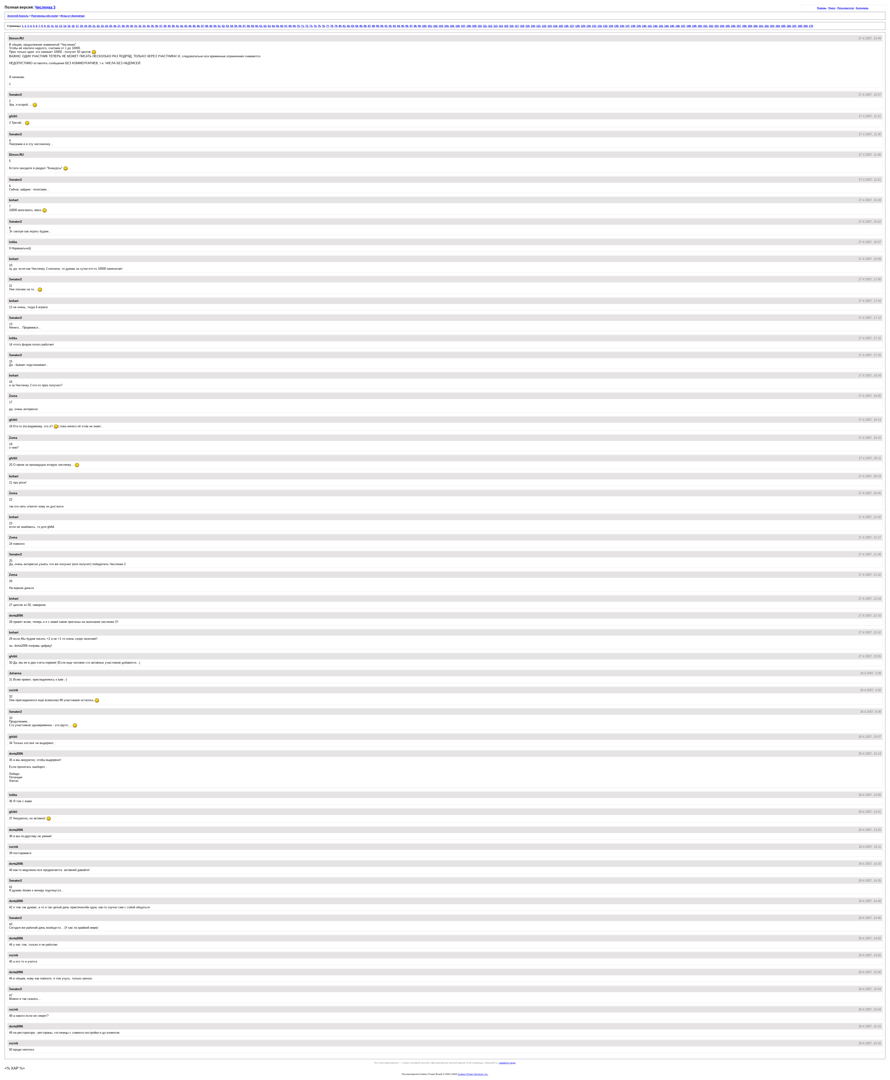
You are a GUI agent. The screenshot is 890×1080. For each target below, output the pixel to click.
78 (331, 26)
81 (344, 26)
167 (794, 26)
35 (152, 26)
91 (386, 26)
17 (77, 26)
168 (800, 26)
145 (672, 26)
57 (244, 26)
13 (60, 26)
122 (544, 26)
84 (356, 26)
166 (789, 26)
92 (390, 26)
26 (114, 26)
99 (419, 26)
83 (352, 26)
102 (435, 26)
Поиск (831, 8)
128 (577, 26)
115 (506, 26)
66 (281, 26)
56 (239, 26)
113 (495, 26)
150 (700, 26)
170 (811, 26)
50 (214, 26)
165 (783, 26)
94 (398, 26)
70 (298, 26)
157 (739, 26)
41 (177, 26)
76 (323, 26)
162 (766, 26)
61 (260, 26)
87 (369, 26)
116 (511, 26)
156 (733, 26)
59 (252, 26)
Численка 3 (45, 7)
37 (160, 26)
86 (365, 26)
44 (189, 26)
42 (181, 26)
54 (231, 26)
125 (561, 26)
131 (594, 26)
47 (202, 26)
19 (85, 26)
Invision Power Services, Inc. (473, 1074)
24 (106, 26)
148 (689, 26)
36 (156, 26)
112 (490, 26)
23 (102, 26)
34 (148, 26)
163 (772, 26)
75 (319, 26)
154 (722, 26)
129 (583, 26)
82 (348, 26)
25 (110, 26)
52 (223, 26)
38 (164, 26)
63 (269, 26)
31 (135, 26)
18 (81, 26)
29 (127, 26)
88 (373, 26)
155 (727, 26)
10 (48, 26)
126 (566, 26)
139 (638, 26)
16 (73, 26)
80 (340, 26)
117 (517, 26)
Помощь (821, 8)
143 (661, 26)
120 (533, 26)
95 (402, 26)
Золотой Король (18, 15)
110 (480, 26)
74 (315, 26)
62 (265, 26)
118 (522, 26)
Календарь (862, 8)
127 (572, 26)
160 (755, 26)
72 (306, 26)
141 (650, 26)
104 (446, 26)
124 (555, 26)
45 (194, 26)
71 (302, 26)
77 (327, 26)
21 (93, 26)
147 (683, 26)
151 (705, 26)
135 (616, 26)
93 (394, 26)
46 (198, 26)
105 (452, 26)
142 (655, 26)
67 (285, 26)
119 (527, 26)
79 (335, 26)
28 (123, 26)
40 (173, 26)
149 (694, 26)
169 (805, 26)
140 (644, 26)
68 (290, 26)
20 (89, 26)
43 (185, 26)
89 (377, 26)
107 (463, 26)
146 (677, 26)
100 (424, 26)
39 (169, 26)
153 (716, 26)
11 (52, 26)
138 (633, 26)
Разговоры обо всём (44, 15)
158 (744, 26)
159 (750, 26)
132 (600, 26)
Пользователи (845, 8)
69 (294, 26)
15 (68, 26)
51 (219, 26)
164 (778, 26)
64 (273, 26)
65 (277, 26)
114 (501, 26)
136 (622, 26)
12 (56, 26)
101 (430, 26)
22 (98, 26)
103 (441, 26)
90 (381, 26)
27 (119, 26)
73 (310, 26)
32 (139, 26)
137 (627, 26)
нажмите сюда (507, 1062)
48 (206, 26)
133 (605, 26)
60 (256, 26)
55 (235, 26)
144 (666, 26)
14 (64, 26)
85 (360, 26)
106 (457, 26)
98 (415, 26)
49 (210, 26)
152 (711, 26)
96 (406, 26)
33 (144, 26)
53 (227, 26)
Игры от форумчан (72, 15)
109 (474, 26)
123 (549, 26)
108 (469, 26)
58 (248, 26)
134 (611, 26)
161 (761, 26)
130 (588, 26)
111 (485, 26)
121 (538, 26)
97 (411, 26)
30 (131, 26)
